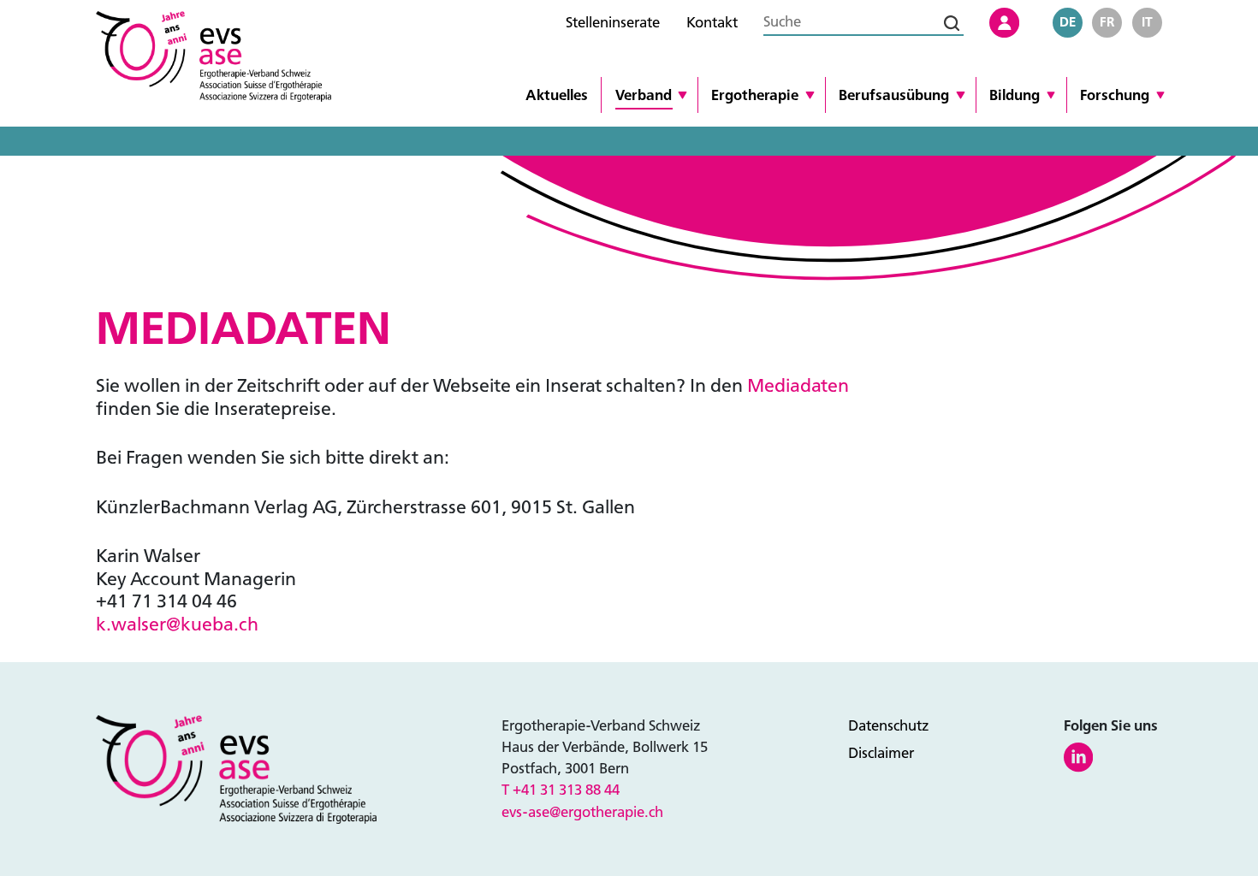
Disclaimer (881, 753)
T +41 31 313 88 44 (560, 790)
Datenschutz (888, 726)
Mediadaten (798, 386)
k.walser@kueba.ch (177, 624)
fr (1107, 22)
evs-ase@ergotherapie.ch (582, 812)
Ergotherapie (754, 95)
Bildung (1014, 95)
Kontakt (712, 23)
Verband (643, 95)
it (1147, 22)
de (1067, 22)
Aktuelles (556, 95)
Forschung (1114, 95)
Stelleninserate (613, 23)
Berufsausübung (894, 95)
